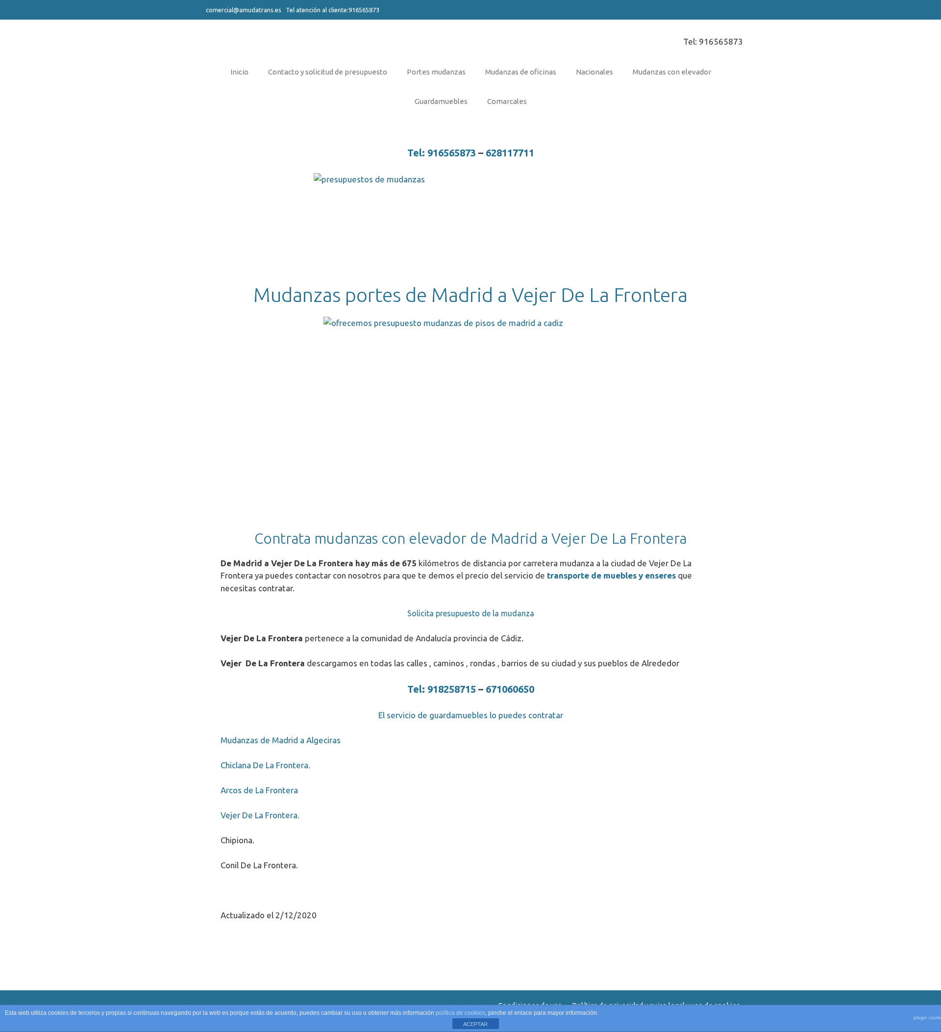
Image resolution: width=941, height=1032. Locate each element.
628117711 (510, 152)
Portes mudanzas (436, 72)
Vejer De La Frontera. (260, 815)
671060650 (510, 689)
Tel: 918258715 (441, 689)
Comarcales (507, 101)
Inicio (239, 72)
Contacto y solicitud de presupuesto (327, 72)
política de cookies (460, 1012)
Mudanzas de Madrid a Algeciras (281, 740)
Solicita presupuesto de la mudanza (470, 613)
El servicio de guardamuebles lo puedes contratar (470, 715)
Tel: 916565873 (713, 41)
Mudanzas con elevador (672, 72)
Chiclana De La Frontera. (265, 765)
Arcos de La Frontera (259, 790)
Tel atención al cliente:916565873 (332, 9)
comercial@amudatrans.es (243, 9)
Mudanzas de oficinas (520, 72)
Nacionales (594, 72)
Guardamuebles (441, 101)
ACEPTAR (475, 1024)
